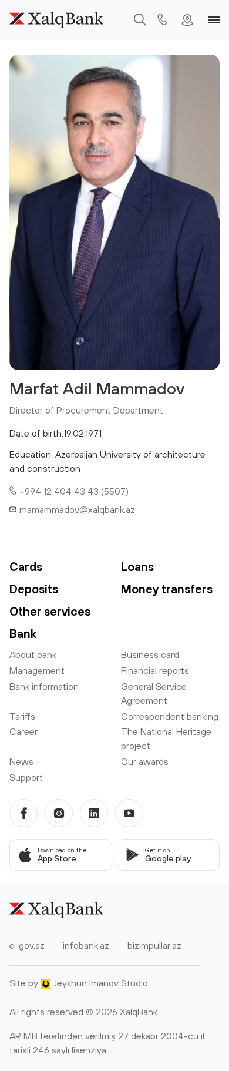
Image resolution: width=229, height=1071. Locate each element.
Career (23, 731)
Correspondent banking (169, 716)
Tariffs (22, 716)
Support (26, 777)
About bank (32, 654)
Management (37, 670)
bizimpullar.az (154, 945)
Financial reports (155, 670)
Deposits (33, 589)
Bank (22, 633)
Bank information (44, 686)
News (21, 761)
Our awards (145, 761)
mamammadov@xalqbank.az (77, 509)
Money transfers (167, 589)
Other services (49, 611)
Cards (25, 566)
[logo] (56, 20)
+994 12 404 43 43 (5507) (74, 491)
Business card (150, 654)
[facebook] (23, 813)
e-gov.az (27, 945)
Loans (137, 566)
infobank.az (86, 945)
